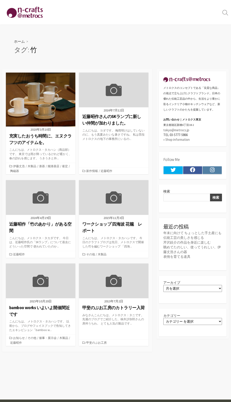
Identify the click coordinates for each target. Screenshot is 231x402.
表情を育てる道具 (176, 256)
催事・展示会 (48, 338)
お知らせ (19, 338)
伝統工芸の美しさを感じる (183, 237)
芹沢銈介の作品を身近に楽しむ (187, 242)
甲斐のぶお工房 (96, 342)
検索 (166, 191)
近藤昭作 (106, 171)
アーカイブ (171, 282)
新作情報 (92, 171)
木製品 (32, 166)
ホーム (19, 41)
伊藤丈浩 (19, 166)
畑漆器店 (53, 166)
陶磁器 (14, 171)
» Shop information (176, 139)
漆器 (42, 166)
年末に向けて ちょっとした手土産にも (192, 233)
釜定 (65, 166)
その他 (90, 254)
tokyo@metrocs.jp (176, 130)
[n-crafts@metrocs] (25, 12)
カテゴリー (171, 315)
